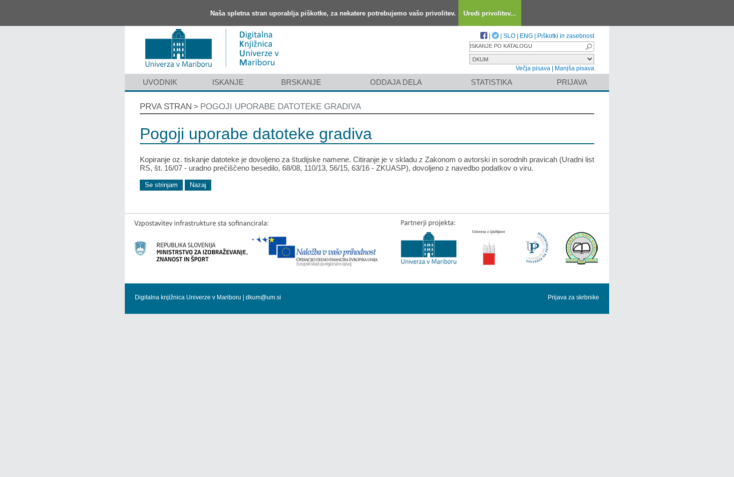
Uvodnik (160, 82)
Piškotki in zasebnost (565, 35)
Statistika (491, 82)
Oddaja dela (396, 82)
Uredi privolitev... (489, 13)
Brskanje (301, 82)
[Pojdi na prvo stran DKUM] (216, 69)
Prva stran (166, 106)
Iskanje (228, 82)
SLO (509, 35)
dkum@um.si (263, 297)
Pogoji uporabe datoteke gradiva (280, 106)
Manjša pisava (574, 68)
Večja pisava (533, 68)
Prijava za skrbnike (573, 297)
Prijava (572, 82)
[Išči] (589, 46)
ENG (526, 35)
